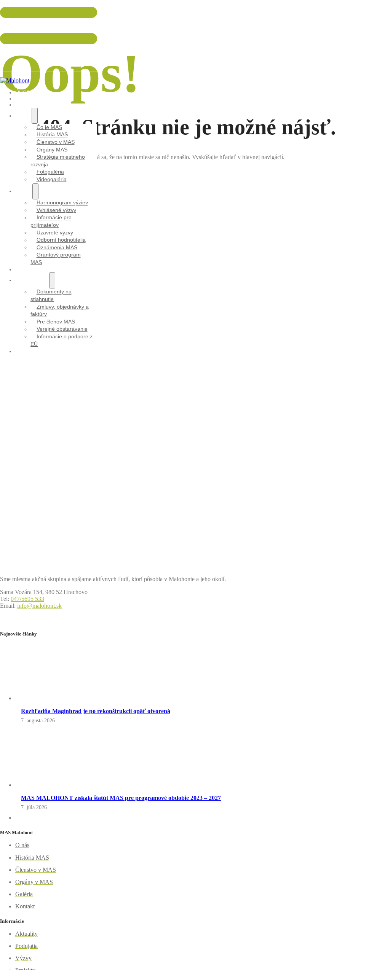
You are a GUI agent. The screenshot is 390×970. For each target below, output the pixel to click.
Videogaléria (52, 179)
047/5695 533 (14, 25)
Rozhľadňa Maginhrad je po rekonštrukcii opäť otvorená (95, 711)
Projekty (29, 269)
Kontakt (27, 351)
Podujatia (30, 105)
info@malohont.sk (19, 51)
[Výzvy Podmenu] (35, 191)
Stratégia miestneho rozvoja (57, 160)
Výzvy (23, 191)
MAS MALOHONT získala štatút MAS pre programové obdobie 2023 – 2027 (121, 798)
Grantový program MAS (55, 259)
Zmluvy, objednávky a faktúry (59, 310)
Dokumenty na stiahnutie (51, 296)
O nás (23, 116)
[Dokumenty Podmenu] (52, 280)
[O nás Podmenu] (35, 116)
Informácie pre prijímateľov (51, 221)
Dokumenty (32, 280)
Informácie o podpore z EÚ (61, 340)
